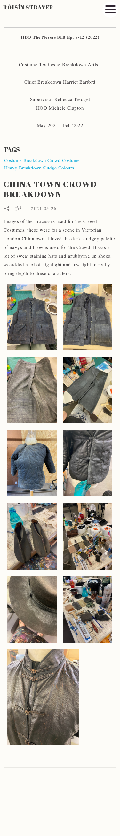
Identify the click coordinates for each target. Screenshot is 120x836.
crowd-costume (63, 160)
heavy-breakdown (23, 167)
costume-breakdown (25, 160)
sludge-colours (58, 167)
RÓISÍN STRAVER (28, 7)
